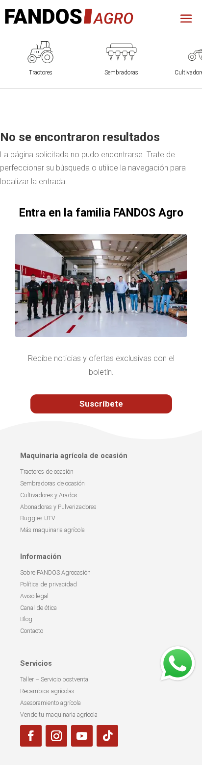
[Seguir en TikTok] (107, 736)
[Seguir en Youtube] (82, 736)
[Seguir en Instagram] (56, 736)
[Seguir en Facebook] (31, 736)
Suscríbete (101, 404)
